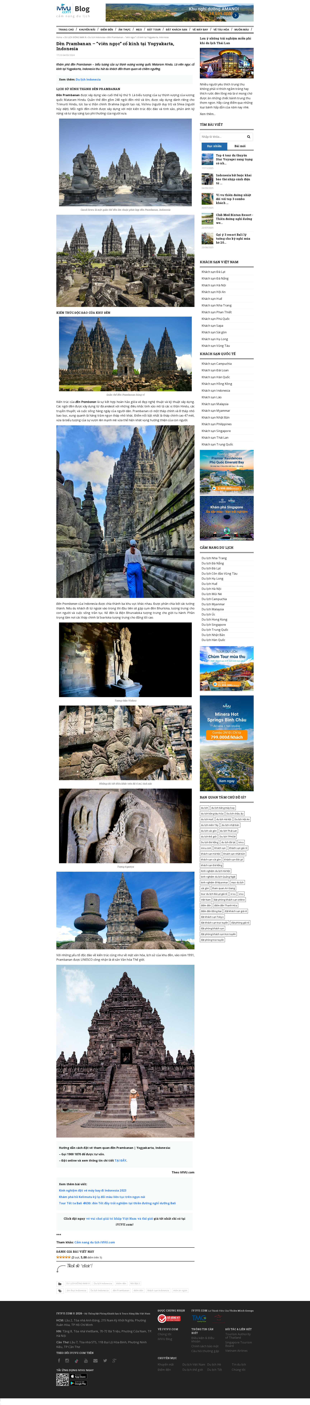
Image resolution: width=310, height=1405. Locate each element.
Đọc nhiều (214, 146)
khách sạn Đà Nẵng (211, 865)
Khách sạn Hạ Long (215, 339)
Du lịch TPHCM (228, 836)
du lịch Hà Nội (223, 819)
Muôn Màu (241, 29)
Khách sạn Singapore (216, 431)
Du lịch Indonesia (96, 37)
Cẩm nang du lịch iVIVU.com (94, 1242)
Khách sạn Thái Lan (215, 438)
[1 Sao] (57, 1257)
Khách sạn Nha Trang (217, 305)
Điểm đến (107, 29)
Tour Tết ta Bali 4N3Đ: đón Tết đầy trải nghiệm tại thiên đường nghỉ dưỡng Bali (117, 1203)
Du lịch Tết (214, 1370)
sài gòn (205, 888)
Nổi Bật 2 (135, 1283)
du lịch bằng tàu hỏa (212, 813)
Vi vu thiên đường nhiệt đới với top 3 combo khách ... (233, 199)
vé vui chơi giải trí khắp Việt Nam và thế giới (120, 1218)
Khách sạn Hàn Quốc (216, 377)
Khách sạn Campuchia (217, 364)
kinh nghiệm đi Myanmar (214, 882)
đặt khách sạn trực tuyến (214, 922)
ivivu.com (206, 848)
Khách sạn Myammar (216, 411)
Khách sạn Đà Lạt (213, 272)
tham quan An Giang (223, 888)
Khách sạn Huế (212, 299)
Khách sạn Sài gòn (214, 332)
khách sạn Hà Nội (210, 853)
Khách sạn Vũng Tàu (216, 346)
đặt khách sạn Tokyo (212, 916)
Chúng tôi (164, 1334)
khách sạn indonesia (158, 1290)
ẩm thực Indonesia (76, 1290)
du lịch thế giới (209, 836)
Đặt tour (154, 29)
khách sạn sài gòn (211, 859)
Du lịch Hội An (242, 819)
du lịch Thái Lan (228, 830)
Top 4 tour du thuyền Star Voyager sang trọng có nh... (234, 159)
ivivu (241, 842)
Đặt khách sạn (176, 29)
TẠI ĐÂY (120, 1160)
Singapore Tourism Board (238, 1344)
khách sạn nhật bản (234, 853)
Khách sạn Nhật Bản (216, 417)
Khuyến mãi (166, 1364)
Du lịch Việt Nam (193, 1364)
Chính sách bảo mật (205, 1346)
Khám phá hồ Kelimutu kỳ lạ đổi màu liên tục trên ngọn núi (102, 1197)
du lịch (204, 807)
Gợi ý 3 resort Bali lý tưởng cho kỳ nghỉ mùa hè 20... (233, 238)
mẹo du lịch (237, 882)
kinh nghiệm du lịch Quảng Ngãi (218, 876)
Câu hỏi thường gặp (205, 1351)
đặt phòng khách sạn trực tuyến (218, 934)
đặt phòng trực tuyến (212, 939)
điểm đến (138, 1290)
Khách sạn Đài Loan (215, 370)
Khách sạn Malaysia (215, 404)
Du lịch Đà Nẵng (209, 842)
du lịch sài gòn (209, 830)
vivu (241, 894)
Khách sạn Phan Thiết (217, 312)
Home (59, 37)
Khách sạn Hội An (214, 292)
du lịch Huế (207, 819)
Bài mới (240, 146)
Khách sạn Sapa (212, 326)
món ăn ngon (180, 1290)
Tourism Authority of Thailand (238, 1336)
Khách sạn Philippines (217, 424)
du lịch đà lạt (228, 842)
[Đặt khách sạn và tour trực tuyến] (227, 494)
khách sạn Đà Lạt (233, 859)
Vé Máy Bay (200, 29)
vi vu (233, 894)
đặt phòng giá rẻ (240, 922)
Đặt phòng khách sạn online (229, 899)
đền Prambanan (121, 1290)
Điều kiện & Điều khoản (202, 1339)
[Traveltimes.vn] (227, 690)
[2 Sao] (60, 1257)
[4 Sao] (66, 1257)
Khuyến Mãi (87, 29)
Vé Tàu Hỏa (221, 29)
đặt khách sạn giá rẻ (236, 911)
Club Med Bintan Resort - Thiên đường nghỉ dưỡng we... (234, 219)
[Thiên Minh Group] (198, 1318)
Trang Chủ (66, 29)
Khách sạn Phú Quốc (216, 319)
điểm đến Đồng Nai (211, 911)
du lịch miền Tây (210, 825)
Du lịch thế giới (192, 1370)
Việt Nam (206, 899)
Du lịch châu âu (235, 813)
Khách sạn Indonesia (216, 391)
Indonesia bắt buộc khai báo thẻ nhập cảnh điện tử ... (234, 179)
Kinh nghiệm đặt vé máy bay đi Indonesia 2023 (92, 1190)
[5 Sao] (69, 1257)
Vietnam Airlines (236, 1351)
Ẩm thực (124, 29)
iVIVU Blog (165, 1339)
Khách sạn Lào (212, 397)
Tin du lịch (239, 1364)
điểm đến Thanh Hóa (225, 905)
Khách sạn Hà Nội (214, 285)
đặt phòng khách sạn (212, 928)
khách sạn (220, 848)
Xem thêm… (207, 114)
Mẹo (139, 29)
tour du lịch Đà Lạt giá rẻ (214, 894)
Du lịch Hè (214, 1364)
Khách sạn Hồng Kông (217, 384)
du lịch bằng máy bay (223, 807)
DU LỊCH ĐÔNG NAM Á (75, 37)
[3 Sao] (63, 1257)
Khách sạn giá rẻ (238, 848)
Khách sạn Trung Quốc (217, 444)
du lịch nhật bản (230, 825)
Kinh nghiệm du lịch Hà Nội (215, 871)
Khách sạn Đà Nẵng (215, 278)
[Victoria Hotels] (218, 1318)
